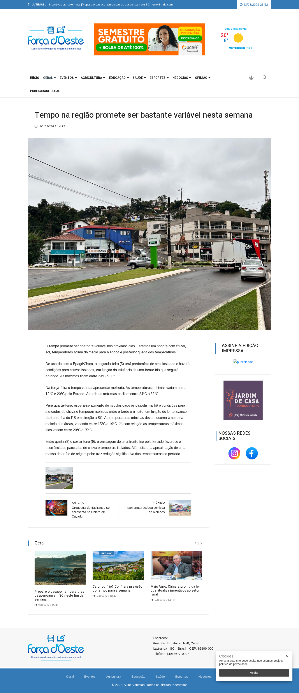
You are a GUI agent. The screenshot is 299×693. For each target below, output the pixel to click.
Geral (70, 676)
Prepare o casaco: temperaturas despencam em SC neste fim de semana (59, 595)
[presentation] (195, 543)
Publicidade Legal (45, 91)
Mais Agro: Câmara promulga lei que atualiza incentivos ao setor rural (175, 590)
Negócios (180, 78)
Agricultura (91, 78)
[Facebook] (252, 453)
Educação (117, 78)
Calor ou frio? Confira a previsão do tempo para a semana (117, 588)
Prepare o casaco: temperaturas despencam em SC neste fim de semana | (115, 4)
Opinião (201, 78)
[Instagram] (235, 453)
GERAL (48, 78)
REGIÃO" (106, 553)
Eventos (67, 78)
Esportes (157, 78)
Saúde (138, 78)
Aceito (254, 672)
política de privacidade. (233, 664)
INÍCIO (34, 78)
